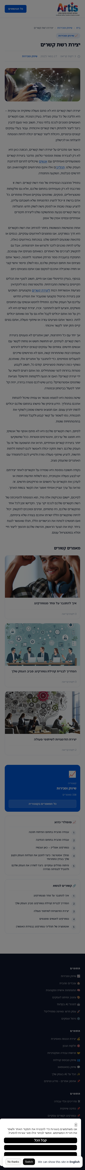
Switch (29, 1161)
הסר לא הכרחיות (40, 1147)
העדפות (40, 1154)
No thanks (13, 1161)
